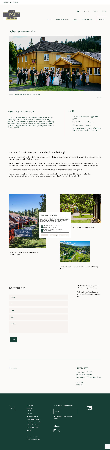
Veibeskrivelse (31, 411)
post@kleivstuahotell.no (84, 375)
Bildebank (29, 413)
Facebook (79, 385)
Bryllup (75, 19)
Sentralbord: (80, 372)
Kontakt (95, 11)
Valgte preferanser (64, 235)
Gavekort (86, 11)
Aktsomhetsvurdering (33, 425)
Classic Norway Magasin (33, 419)
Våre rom (49, 19)
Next (100, 97)
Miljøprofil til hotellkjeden (34, 422)
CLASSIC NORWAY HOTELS (11, 2)
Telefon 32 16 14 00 (33, 437)
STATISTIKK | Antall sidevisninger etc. (52, 229)
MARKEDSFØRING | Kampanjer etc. (52, 231)
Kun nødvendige (54, 235)
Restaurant (30, 408)
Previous (97, 97)
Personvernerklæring (32, 427)
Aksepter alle (45, 235)
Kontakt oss (102, 19)
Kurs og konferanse (86, 19)
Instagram (79, 382)
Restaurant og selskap (62, 19)
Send (13, 339)
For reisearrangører (32, 416)
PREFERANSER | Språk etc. (49, 227)
